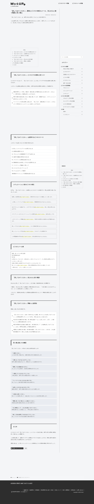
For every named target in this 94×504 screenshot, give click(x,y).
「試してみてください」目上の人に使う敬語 (23, 59)
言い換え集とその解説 (18, 63)
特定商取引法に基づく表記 (47, 490)
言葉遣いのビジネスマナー (17, 448)
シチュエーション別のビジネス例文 (21, 55)
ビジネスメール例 (17, 57)
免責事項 (32, 490)
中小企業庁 (29, 483)
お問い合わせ (80, 490)
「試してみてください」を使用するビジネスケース (24, 53)
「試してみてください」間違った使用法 (22, 61)
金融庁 (22, 483)
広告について (58, 490)
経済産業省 (13, 483)
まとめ (14, 64)
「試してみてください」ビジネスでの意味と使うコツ (24, 51)
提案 (26, 448)
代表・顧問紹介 (66, 490)
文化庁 (25, 483)
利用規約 (37, 490)
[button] (81, 57)
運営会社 (73, 490)
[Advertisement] (34, 36)
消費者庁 (18, 483)
